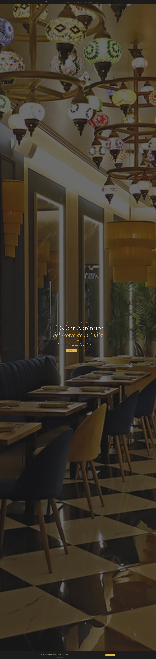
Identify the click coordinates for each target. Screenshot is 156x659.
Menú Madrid (80, 2)
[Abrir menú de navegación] (112, 2)
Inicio (63, 2)
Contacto (96, 2)
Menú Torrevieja (88, 2)
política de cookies (60, 657)
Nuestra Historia (71, 2)
